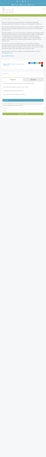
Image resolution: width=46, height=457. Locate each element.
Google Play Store (30, 51)
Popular (13, 80)
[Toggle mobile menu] (43, 9)
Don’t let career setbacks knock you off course (15, 87)
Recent (33, 80)
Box (23, 22)
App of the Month (6, 55)
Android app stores (7, 52)
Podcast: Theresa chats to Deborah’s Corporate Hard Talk (18, 83)
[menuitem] (15, 4)
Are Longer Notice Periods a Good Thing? (14, 94)
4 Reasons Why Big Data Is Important (13, 90)
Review (12, 55)
